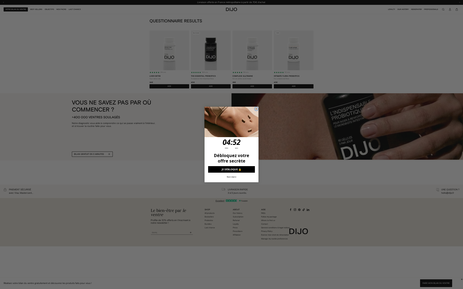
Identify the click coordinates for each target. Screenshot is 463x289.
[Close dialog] (256, 109)
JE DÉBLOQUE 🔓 (231, 169)
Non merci (231, 177)
